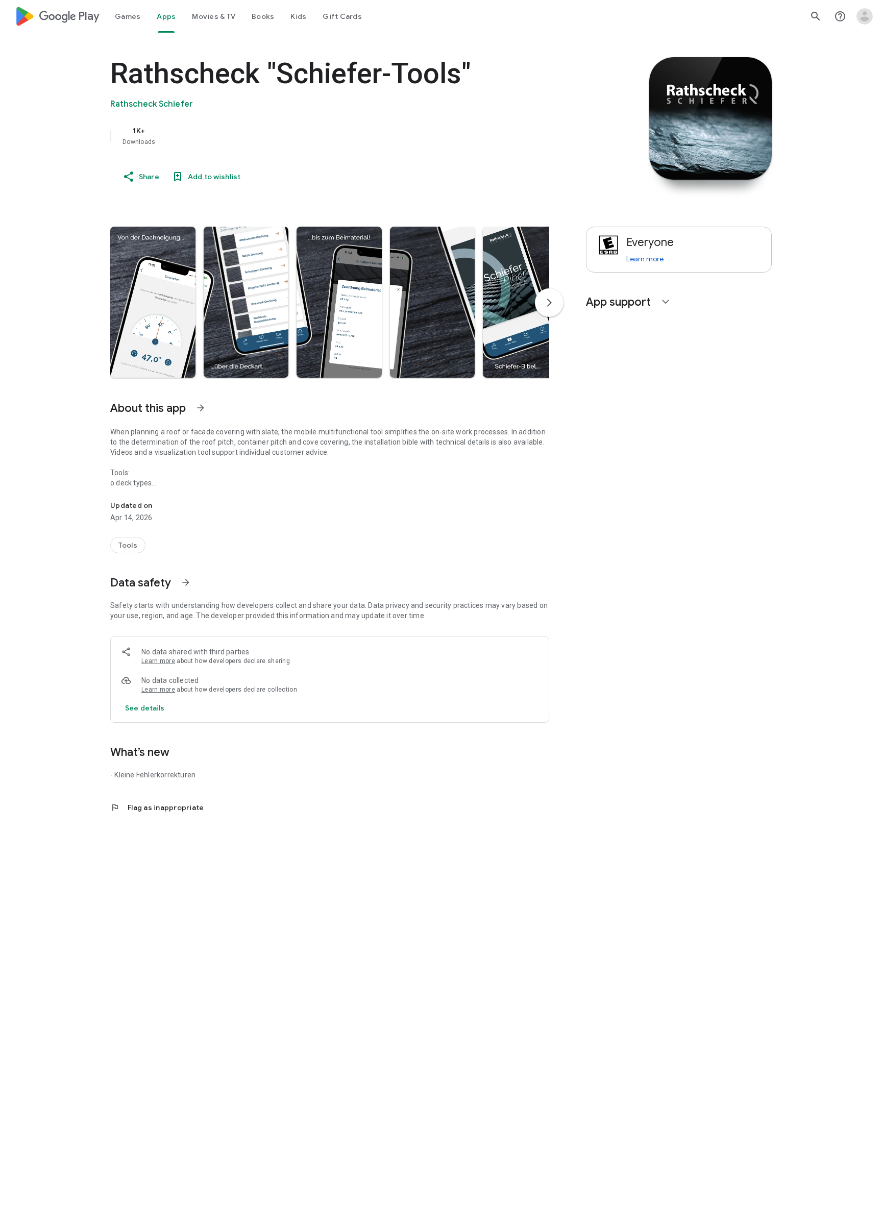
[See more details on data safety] (145, 708)
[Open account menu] (864, 16)
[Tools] (127, 545)
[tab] (128, 16)
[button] (152, 302)
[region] (314, 136)
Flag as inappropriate (157, 807)
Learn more (158, 661)
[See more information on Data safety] (186, 582)
